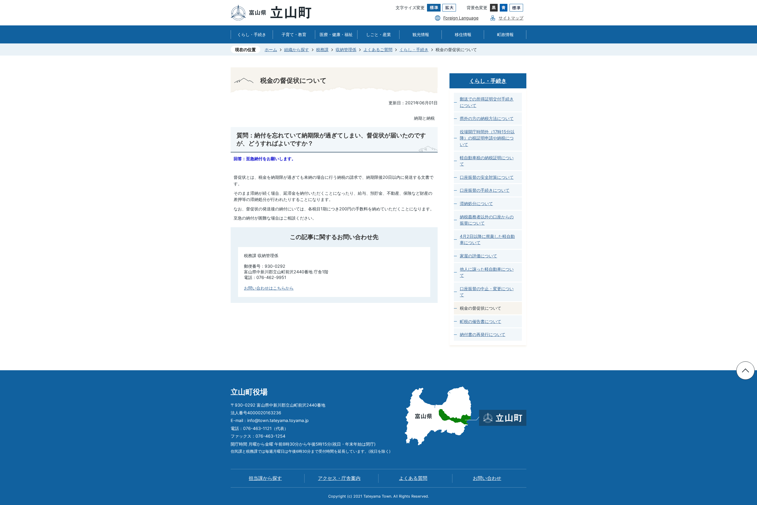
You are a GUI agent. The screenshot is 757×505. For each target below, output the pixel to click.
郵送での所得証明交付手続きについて (487, 102)
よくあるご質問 (377, 49)
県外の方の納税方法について (487, 118)
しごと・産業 (378, 34)
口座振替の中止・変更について (487, 292)
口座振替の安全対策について (487, 177)
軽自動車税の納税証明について (487, 161)
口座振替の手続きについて (484, 190)
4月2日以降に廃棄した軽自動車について (487, 239)
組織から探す (296, 49)
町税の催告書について (480, 321)
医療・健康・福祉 (336, 34)
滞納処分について (476, 203)
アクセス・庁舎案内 (339, 478)
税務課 (322, 49)
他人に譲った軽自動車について (487, 272)
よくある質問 (413, 478)
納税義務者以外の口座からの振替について (487, 220)
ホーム (271, 49)
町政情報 (505, 34)
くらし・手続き (251, 34)
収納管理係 (346, 49)
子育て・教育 (294, 34)
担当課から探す (265, 478)
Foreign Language (460, 17)
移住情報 (463, 34)
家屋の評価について (478, 255)
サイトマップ (511, 17)
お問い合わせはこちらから (269, 287)
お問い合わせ (487, 478)
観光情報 (421, 34)
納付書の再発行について (482, 334)
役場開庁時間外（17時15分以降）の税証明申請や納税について (487, 138)
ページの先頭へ (745, 370)
